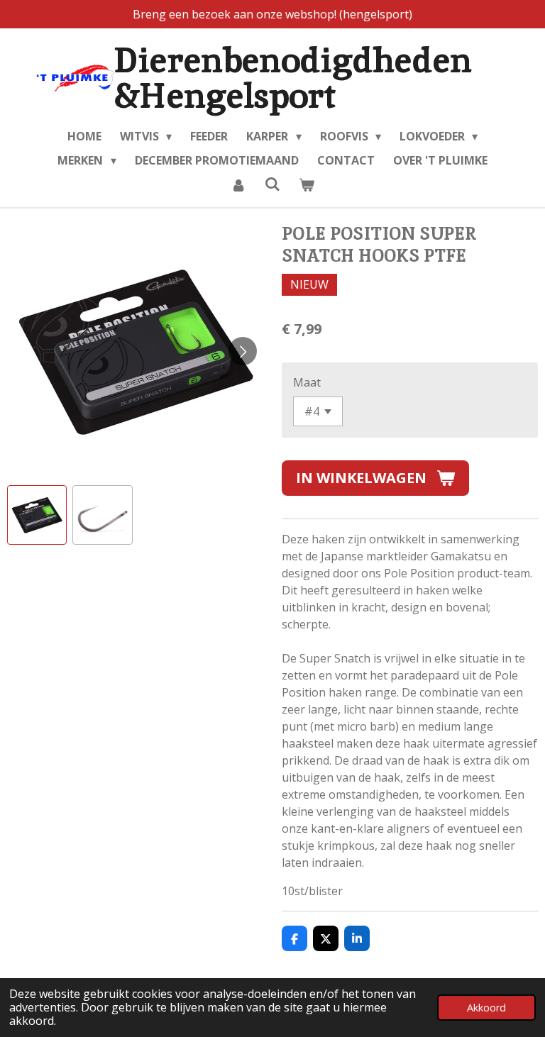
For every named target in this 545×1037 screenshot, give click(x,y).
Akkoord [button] (486, 1007)
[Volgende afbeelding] (243, 351)
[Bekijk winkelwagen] (307, 184)
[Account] (238, 184)
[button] (37, 515)
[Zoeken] (272, 183)
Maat (307, 382)
